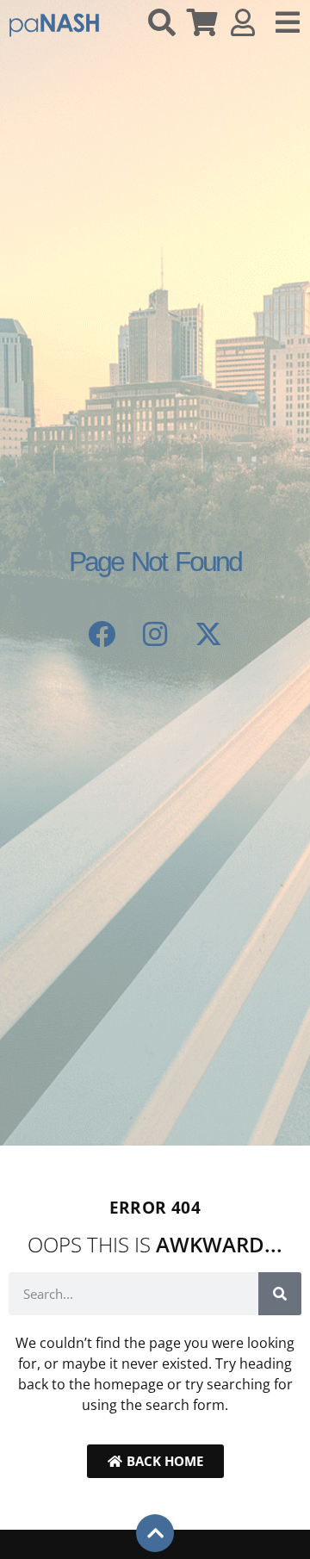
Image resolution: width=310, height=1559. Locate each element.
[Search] (279, 1293)
